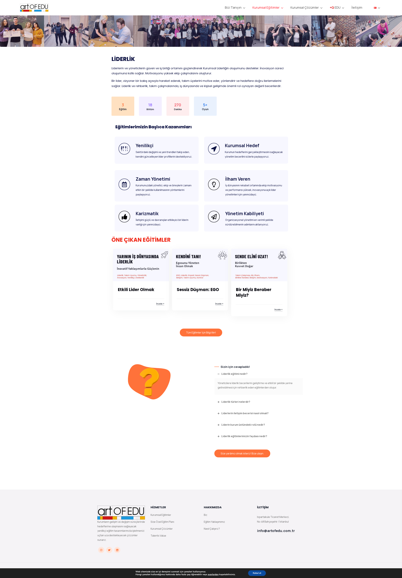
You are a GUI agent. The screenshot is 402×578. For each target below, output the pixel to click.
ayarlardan (213, 574)
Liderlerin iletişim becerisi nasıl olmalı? (245, 413)
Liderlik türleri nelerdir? (235, 402)
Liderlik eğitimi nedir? (234, 374)
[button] (375, 7)
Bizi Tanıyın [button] (233, 7)
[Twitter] (109, 550)
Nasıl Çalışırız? (212, 528)
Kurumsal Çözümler (162, 528)
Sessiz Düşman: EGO (198, 289)
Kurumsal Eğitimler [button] (266, 7)
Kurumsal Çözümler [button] (305, 7)
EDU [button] (335, 7)
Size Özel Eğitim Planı (162, 521)
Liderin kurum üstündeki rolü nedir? (243, 424)
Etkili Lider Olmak (136, 289)
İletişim (357, 7)
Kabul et (257, 573)
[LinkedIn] (117, 550)
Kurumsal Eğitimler (161, 515)
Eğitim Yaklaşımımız (214, 521)
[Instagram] (101, 550)
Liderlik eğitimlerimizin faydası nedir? (244, 436)
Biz (205, 515)
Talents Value (158, 535)
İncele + (160, 303)
